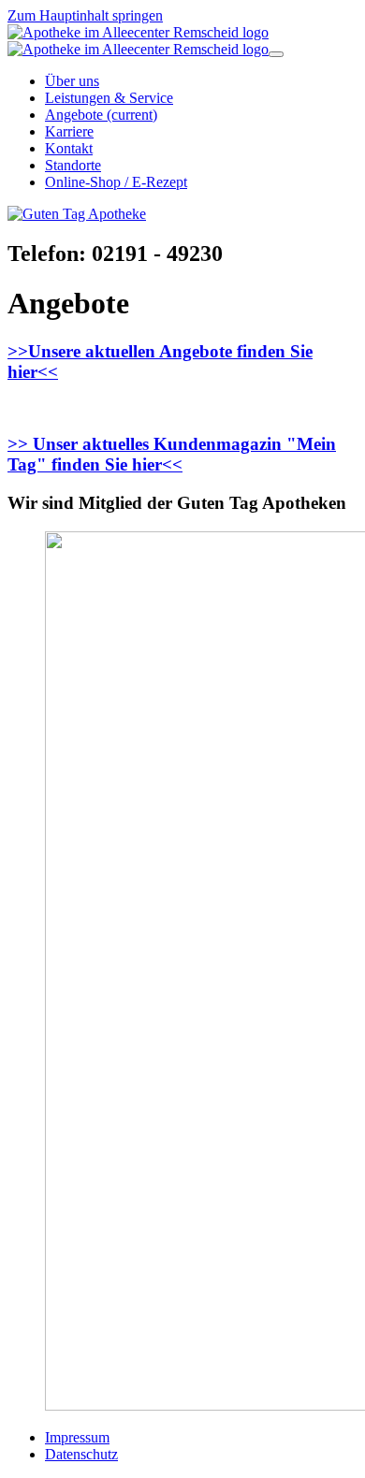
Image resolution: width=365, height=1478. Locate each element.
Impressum (77, 1437)
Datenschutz (81, 1454)
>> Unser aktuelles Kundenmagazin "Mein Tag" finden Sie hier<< (171, 454)
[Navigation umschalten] (276, 54)
